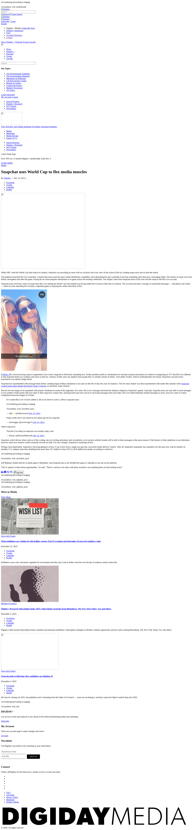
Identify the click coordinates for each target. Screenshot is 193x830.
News (3, 42)
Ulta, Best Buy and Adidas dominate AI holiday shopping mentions (29, 127)
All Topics (10, 90)
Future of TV (11, 138)
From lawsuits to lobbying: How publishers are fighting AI (27, 676)
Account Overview (14, 35)
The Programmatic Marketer (18, 76)
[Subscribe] (5, 19)
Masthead (10, 800)
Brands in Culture (13, 83)
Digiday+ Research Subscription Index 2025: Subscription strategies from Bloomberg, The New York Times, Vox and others (56, 609)
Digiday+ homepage (14, 30)
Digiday (7, 178)
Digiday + (10, 42)
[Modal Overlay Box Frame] (20, 756)
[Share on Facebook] (5, 472)
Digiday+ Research (14, 104)
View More (6, 497)
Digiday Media (12, 802)
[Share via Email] (11, 472)
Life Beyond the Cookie (16, 81)
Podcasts (19, 42)
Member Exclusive (9, 603)
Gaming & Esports (14, 85)
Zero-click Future (8, 536)
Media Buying (12, 136)
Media (9, 131)
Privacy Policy (12, 797)
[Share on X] (8, 472)
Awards (32, 42)
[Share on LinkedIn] (2, 472)
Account (4, 736)
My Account (6, 97)
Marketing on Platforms (16, 78)
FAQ (8, 33)
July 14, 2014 (34, 413)
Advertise (10, 795)
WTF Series (11, 106)
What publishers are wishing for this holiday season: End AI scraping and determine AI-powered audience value (51, 541)
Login (13, 21)
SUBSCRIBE (7, 163)
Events (26, 42)
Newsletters (11, 108)
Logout (9, 38)
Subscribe (5, 21)
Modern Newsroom (14, 88)
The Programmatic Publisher (18, 74)
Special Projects (12, 101)
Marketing (10, 133)
